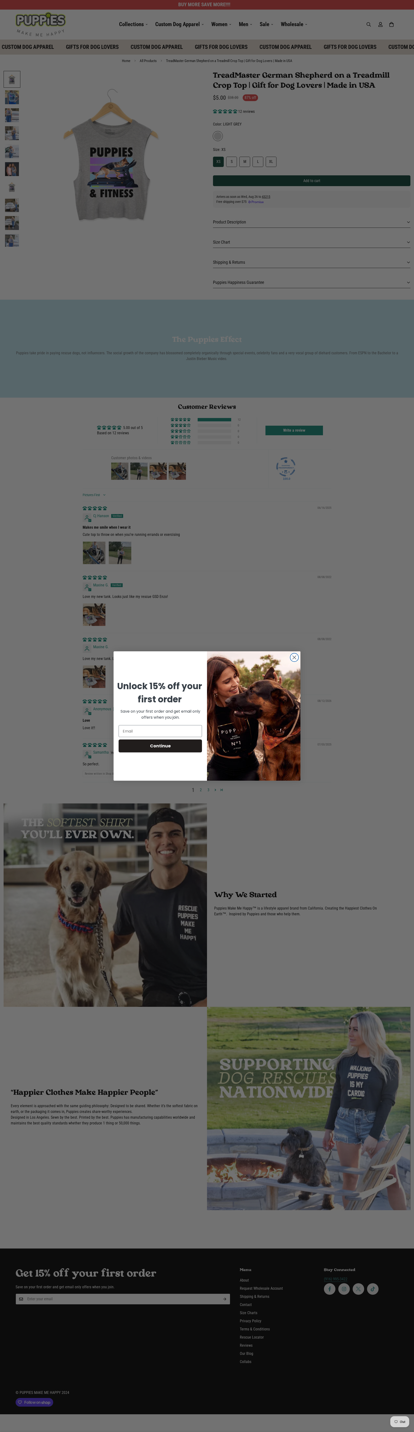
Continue (160, 746)
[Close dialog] (294, 657)
